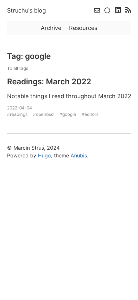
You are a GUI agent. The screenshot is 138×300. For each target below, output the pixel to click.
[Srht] (108, 10)
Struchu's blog (26, 10)
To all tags (17, 68)
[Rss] (128, 10)
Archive (51, 27)
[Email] (97, 10)
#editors (90, 114)
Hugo (44, 155)
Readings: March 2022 (49, 81)
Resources (83, 27)
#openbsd (43, 114)
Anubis (79, 155)
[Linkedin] (118, 10)
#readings (17, 114)
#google (67, 114)
